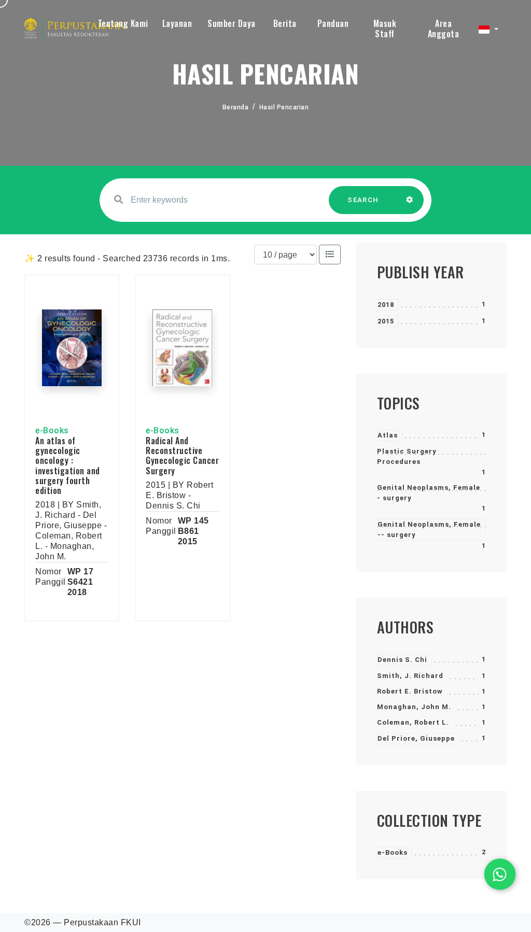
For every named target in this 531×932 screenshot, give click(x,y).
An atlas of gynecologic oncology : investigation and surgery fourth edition (67, 465)
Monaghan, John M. (414, 707)
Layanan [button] (177, 23)
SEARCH (363, 200)
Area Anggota (443, 28)
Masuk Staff (385, 28)
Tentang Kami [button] (123, 23)
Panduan (333, 23)
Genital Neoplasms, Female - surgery (428, 493)
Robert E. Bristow (410, 691)
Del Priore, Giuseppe (416, 738)
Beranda (235, 107)
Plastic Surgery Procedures (407, 456)
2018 (386, 304)
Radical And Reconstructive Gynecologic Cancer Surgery (182, 455)
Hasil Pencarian (284, 107)
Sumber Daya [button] (231, 23)
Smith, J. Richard (410, 676)
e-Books (393, 852)
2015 (386, 321)
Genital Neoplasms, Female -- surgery (429, 529)
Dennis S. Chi (402, 659)
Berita (285, 23)
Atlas (388, 435)
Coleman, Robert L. (413, 722)
